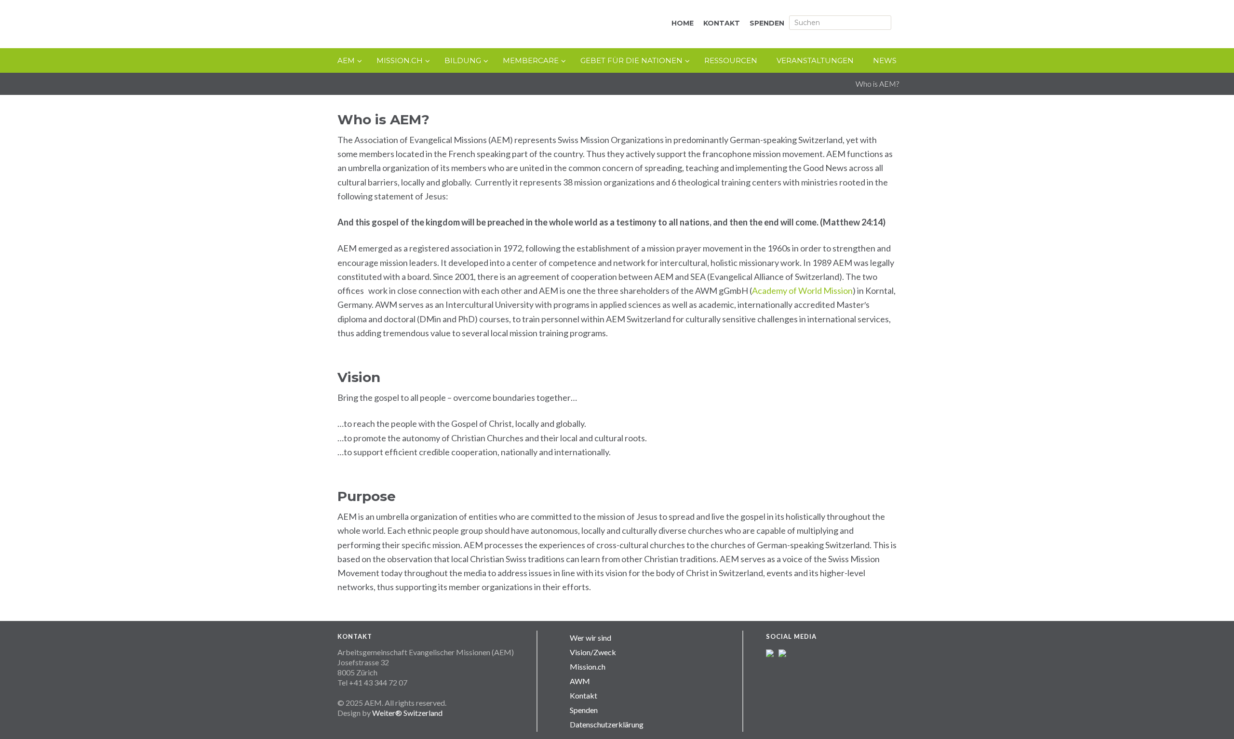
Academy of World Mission (802, 290)
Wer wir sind (590, 637)
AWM (580, 681)
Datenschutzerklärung (607, 724)
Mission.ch (587, 666)
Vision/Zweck (593, 652)
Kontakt (583, 695)
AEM (438, 25)
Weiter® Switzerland (407, 712)
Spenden (584, 709)
